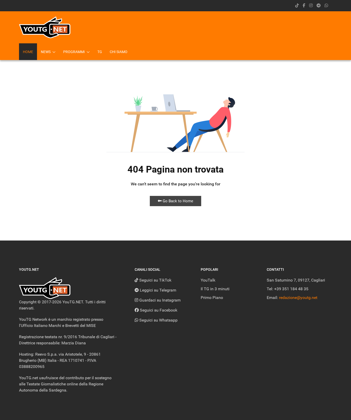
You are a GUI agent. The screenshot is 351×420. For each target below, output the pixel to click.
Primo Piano (212, 297)
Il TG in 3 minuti (215, 288)
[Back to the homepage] (44, 27)
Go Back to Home (177, 201)
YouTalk (208, 280)
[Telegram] (319, 5)
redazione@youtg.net (298, 297)
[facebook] (304, 5)
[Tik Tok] (297, 5)
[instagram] (311, 5)
